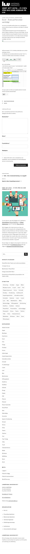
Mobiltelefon (14, 300)
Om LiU (5, 510)
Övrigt (3, 390)
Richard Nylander (14, 222)
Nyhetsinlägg (6, 303)
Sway (3, 427)
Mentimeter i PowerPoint (8, 268)
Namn (4, 136)
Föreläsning (12, 292)
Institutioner (7, 526)
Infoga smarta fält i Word (8, 271)
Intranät (4, 361)
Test (3, 436)
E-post (14, 287)
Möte (20, 300)
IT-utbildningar (5, 364)
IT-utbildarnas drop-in (16, 244)
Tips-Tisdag (5, 439)
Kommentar (5, 116)
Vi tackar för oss (6, 266)
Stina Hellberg (5, 222)
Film (23, 287)
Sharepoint (5, 311)
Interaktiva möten (18, 295)
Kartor (10, 494)
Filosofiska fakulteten (9, 514)
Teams (17, 311)
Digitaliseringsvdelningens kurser (15, 246)
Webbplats (5, 150)
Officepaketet (14, 303)
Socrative (4, 416)
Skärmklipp (5, 413)
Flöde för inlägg (6, 473)
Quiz (3, 410)
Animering (5, 285)
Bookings (4, 333)
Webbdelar (5, 316)
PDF (3, 396)
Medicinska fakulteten (9, 517)
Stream (4, 422)
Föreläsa (5, 292)
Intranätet (5, 298)
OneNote (11, 306)
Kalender (12, 298)
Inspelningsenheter (8, 295)
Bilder (22, 285)
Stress (11, 311)
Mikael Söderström (16, 17)
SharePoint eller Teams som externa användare (13, 263)
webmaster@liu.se (12, 500)
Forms (15, 290)
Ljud (4, 300)
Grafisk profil (19, 292)
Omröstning (23, 303)
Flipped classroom (7, 290)
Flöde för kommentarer (8, 476)
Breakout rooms (7, 287)
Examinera (4, 336)
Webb (3, 450)
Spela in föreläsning (7, 419)
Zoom (22, 316)
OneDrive (5, 306)
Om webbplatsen (6, 497)
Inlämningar (5, 353)
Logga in (4, 470)
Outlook (18, 306)
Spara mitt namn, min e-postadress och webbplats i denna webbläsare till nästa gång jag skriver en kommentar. (14, 159)
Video (8, 313)
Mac (8, 300)
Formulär (21, 290)
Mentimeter (5, 376)
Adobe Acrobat (5, 327)
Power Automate (6, 404)
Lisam (17, 298)
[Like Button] (4, 94)
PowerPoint (6, 308)
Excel (5, 103)
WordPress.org (6, 479)
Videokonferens (16, 313)
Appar (17, 285)
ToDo (4, 313)
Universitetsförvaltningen (10, 529)
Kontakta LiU (5, 494)
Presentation (13, 308)
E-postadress (6, 143)
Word (18, 316)
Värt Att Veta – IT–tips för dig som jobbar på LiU (14, 10)
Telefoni (22, 311)
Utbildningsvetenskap (9, 522)
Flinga (3, 344)
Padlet (3, 393)
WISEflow (4, 456)
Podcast (4, 402)
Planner (4, 399)
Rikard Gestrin (20, 224)
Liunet (22, 298)
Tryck (3, 444)
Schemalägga (22, 308)
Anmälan (12, 285)
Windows (12, 316)
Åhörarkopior (6, 319)
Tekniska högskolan (8, 519)
